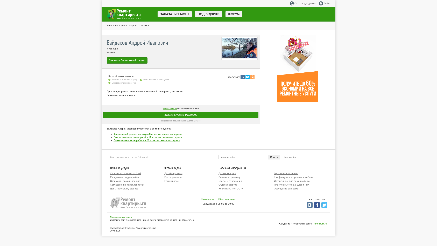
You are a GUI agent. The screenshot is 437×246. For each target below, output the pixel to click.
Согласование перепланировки (127, 184)
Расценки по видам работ (124, 177)
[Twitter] (247, 77)
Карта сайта (290, 157)
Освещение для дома (286, 188)
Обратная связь (227, 199)
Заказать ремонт (174, 14)
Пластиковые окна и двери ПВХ (291, 184)
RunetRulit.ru (320, 223)
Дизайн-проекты (173, 173)
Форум (234, 14)
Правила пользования (121, 217)
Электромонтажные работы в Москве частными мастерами (147, 140)
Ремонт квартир (170, 108)
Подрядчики (209, 14)
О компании (207, 199)
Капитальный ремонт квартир (122, 25)
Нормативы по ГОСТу (230, 188)
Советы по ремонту (229, 177)
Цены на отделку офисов (124, 188)
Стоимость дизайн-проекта (125, 181)
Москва (145, 25)
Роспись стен (171, 181)
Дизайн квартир (227, 173)
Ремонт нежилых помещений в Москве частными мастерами (148, 137)
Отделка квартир (227, 184)
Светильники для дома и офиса (292, 181)
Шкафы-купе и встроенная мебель (293, 177)
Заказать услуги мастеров (180, 114)
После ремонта (173, 177)
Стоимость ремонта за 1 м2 (125, 173)
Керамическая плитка (286, 173)
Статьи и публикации (230, 181)
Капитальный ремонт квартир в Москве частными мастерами (148, 134)
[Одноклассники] (252, 77)
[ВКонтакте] (243, 77)
